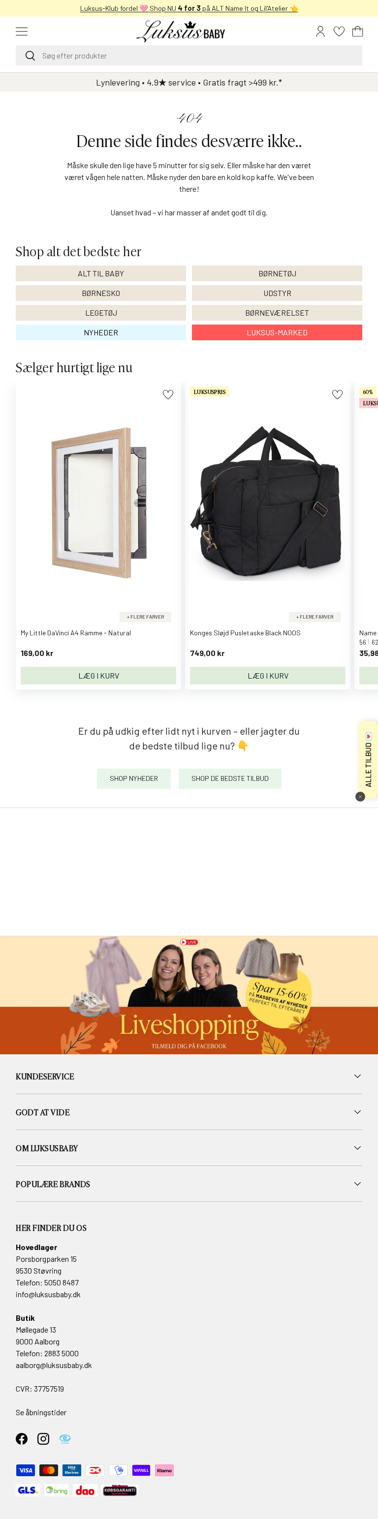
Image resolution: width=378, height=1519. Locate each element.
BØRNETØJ (277, 273)
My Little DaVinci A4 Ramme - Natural (76, 632)
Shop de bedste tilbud (230, 778)
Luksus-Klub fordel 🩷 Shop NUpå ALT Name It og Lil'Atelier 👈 (189, 8)
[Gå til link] (189, 995)
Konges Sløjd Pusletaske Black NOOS (245, 632)
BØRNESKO (101, 293)
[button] (357, 31)
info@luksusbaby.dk (48, 1294)
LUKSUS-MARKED (277, 332)
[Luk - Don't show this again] (360, 797)
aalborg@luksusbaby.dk (54, 1365)
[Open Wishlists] (339, 31)
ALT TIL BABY (101, 273)
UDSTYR (277, 293)
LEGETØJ (101, 312)
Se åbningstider (41, 1412)
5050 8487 (61, 1282)
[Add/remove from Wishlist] (168, 394)
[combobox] (189, 55)
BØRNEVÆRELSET (277, 312)
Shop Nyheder (134, 778)
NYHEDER (101, 332)
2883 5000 (61, 1353)
